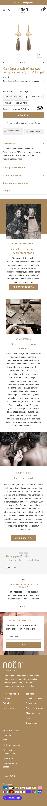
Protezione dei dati (11, 745)
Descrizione (9, 143)
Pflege (6, 191)
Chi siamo (7, 698)
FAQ (28, 718)
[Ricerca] (9, 10)
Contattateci (31, 723)
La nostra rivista (10, 708)
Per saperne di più (23, 287)
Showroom (31, 703)
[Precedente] (4, 63)
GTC (5, 740)
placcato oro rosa (34, 97)
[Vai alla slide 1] (20, 62)
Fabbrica (7, 703)
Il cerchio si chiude (34, 698)
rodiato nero (21, 103)
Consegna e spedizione (15, 183)
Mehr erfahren (23, 538)
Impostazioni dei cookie (10, 765)
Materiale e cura (33, 713)
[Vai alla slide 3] (24, 62)
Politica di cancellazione (9, 752)
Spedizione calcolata (23, 81)
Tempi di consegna (34, 708)
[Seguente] (43, 63)
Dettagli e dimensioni (14, 168)
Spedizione (8, 758)
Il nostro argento (12, 175)
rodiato (8, 103)
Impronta (7, 735)
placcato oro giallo (13, 97)
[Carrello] (42, 10)
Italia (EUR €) (10, 776)
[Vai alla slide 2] (22, 62)
